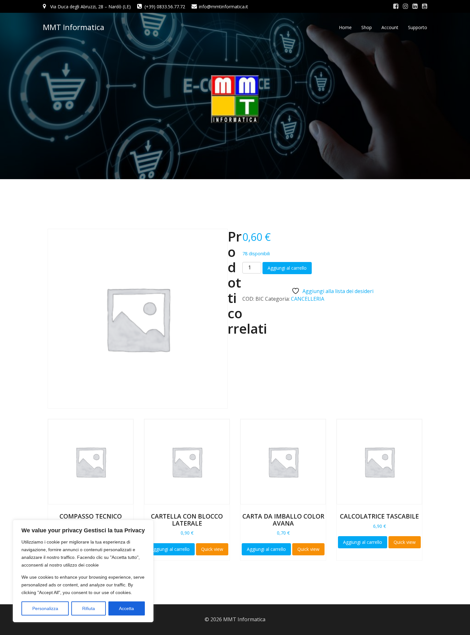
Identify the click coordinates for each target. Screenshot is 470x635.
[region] (83, 571)
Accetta (126, 608)
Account (389, 27)
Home (345, 27)
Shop (366, 27)
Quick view (212, 549)
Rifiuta (88, 608)
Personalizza (45, 608)
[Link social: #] (396, 6)
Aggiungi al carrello (287, 268)
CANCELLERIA (307, 298)
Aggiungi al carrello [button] (170, 549)
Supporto (417, 27)
